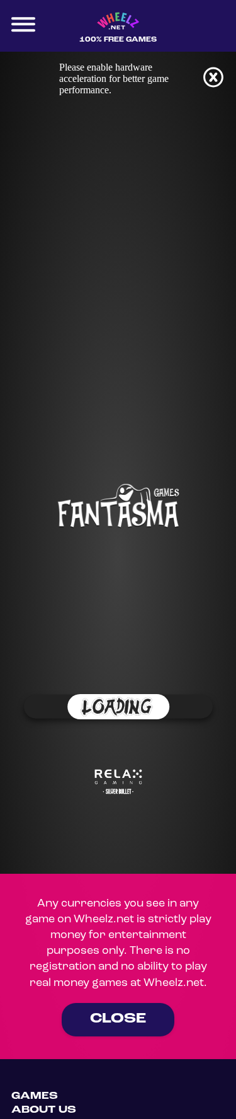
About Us (43, 1110)
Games (34, 1096)
